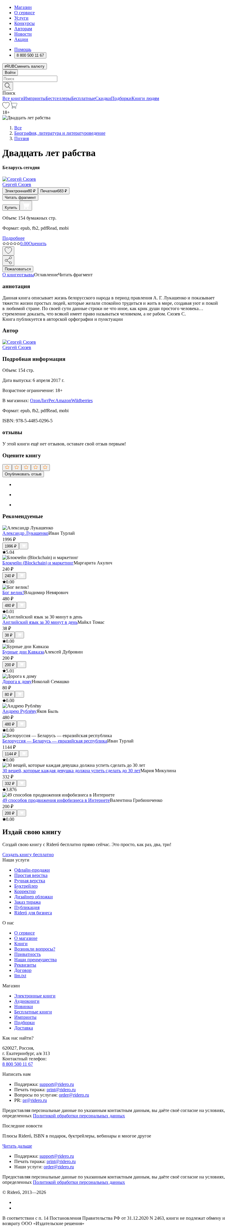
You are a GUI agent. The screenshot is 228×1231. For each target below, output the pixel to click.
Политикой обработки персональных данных (79, 1115)
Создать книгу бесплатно (28, 854)
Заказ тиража (27, 902)
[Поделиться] (8, 261)
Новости (23, 34)
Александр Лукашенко (25, 533)
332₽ (10, 783)
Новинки (23, 1006)
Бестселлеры (58, 98)
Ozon (35, 400)
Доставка (23, 1027)
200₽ (10, 665)
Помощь (22, 49)
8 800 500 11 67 (17, 1064)
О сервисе (24, 12)
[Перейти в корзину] (14, 107)
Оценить (37, 243)
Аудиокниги (26, 1001)
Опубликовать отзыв (23, 474)
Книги (21, 943)
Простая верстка (31, 875)
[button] (114, 86)
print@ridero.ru (61, 1089)
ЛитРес (47, 400)
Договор (22, 970)
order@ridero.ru (74, 1094)
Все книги (12, 98)
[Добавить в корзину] (26, 206)
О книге (10, 274)
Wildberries (82, 400)
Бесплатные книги (33, 1011)
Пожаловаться (18, 269)
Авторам (23, 28)
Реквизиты (25, 964)
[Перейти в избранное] (6, 107)
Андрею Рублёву (19, 711)
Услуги (21, 17)
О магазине (25, 938)
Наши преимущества (35, 959)
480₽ (10, 605)
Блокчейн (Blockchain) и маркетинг (38, 562)
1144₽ (11, 754)
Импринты (34, 98)
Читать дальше (17, 1145)
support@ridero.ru (56, 1084)
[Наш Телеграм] (16, 1208)
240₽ (10, 576)
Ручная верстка (29, 880)
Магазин (23, 7)
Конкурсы (24, 23)
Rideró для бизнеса (33, 912)
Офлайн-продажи (32, 870)
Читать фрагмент (20, 197)
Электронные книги (35, 995)
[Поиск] (7, 86)
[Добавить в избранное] (8, 251)
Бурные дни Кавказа (23, 651)
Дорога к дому (17, 681)
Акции (21, 39)
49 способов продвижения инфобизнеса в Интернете (56, 800)
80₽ (8, 694)
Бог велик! (13, 592)
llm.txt (20, 975)
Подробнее (13, 238)
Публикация (26, 907)
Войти (10, 72)
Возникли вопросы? (34, 948)
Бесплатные (83, 98)
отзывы (26, 274)
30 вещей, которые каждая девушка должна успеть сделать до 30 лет (71, 770)
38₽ (8, 635)
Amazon (63, 400)
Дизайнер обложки (33, 896)
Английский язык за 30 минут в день (39, 622)
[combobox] (114, 79)
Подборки (121, 98)
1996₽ (11, 546)
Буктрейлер (26, 886)
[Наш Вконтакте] (17, 1202)
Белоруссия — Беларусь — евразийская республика (54, 740)
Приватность (27, 954)
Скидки (103, 98)
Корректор (25, 891)
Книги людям (145, 98)
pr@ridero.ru (35, 1100)
